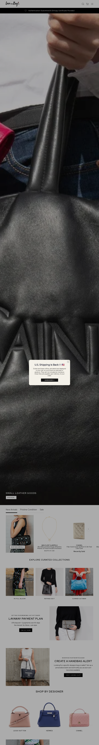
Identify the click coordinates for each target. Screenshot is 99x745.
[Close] (68, 362)
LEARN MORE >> (49, 380)
